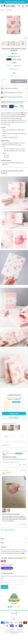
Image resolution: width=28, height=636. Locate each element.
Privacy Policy (19, 629)
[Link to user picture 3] (8, 510)
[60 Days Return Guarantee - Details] (4, 107)
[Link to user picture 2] (4, 510)
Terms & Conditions (10, 629)
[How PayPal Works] (13, 107)
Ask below (14, 101)
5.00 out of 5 (18, 397)
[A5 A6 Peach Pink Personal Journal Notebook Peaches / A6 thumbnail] (22, 43)
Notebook (9, 10)
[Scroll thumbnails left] (1, 44)
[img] (5, 451)
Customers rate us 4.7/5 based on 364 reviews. (14, 610)
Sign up (4, 587)
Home (2, 10)
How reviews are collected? (8, 530)
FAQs (10, 102)
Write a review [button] (14, 413)
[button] (11, 56)
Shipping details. (18, 102)
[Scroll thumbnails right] (27, 44)
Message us (22, 101)
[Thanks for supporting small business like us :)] (21, 107)
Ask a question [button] (14, 417)
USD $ (13, 619)
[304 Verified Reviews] (14, 605)
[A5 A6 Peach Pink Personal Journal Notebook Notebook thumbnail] (6, 43)
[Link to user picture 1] (14, 492)
